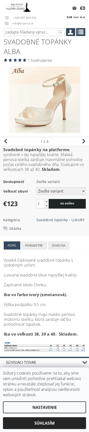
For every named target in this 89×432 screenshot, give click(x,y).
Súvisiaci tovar (21, 362)
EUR (69, 17)
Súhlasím (44, 423)
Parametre (34, 245)
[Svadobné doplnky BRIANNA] (18, 6)
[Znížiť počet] (46, 205)
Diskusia (59, 245)
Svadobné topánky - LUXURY (60, 219)
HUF (76, 17)
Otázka (15, 228)
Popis (12, 245)
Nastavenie (44, 407)
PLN (82, 17)
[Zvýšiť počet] (46, 201)
